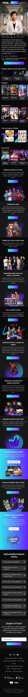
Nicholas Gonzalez (18, 58)
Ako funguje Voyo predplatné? (11, 562)
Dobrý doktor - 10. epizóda (6, 78)
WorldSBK (21, 316)
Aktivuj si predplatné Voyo (14, 63)
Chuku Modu (9, 59)
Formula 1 (19, 314)
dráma (3, 37)
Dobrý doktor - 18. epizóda (18, 78)
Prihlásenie (23, 2)
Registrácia (14, 2)
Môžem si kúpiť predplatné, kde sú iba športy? (12, 613)
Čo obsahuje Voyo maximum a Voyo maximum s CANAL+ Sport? (12, 606)
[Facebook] (10, 654)
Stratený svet (14, 97)
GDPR (8, 668)
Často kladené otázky (11, 658)
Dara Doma (13, 162)
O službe (20, 658)
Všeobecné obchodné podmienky (14, 666)
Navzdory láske (14, 120)
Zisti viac (13, 217)
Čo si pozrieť (21, 661)
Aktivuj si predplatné (13, 358)
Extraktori (5, 120)
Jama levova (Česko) (22, 121)
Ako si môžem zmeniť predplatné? (12, 599)
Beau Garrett (15, 59)
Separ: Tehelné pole (22, 163)
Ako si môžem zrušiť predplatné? (12, 581)
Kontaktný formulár (16, 668)
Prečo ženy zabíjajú (22, 98)
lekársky (7, 37)
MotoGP (10, 316)
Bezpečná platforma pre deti (13, 419)
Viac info (14, 53)
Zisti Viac (13, 181)
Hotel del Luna (5, 97)
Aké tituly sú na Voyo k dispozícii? (12, 587)
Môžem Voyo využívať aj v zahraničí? (10, 568)
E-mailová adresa (7, 639)
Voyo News (8, 671)
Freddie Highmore (9, 58)
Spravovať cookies (18, 671)
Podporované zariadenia (10, 661)
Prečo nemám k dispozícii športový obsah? (12, 593)
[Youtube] (17, 654)
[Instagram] (14, 654)
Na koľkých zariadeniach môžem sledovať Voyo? (12, 575)
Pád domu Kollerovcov (5, 163)
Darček (14, 663)
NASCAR (15, 316)
